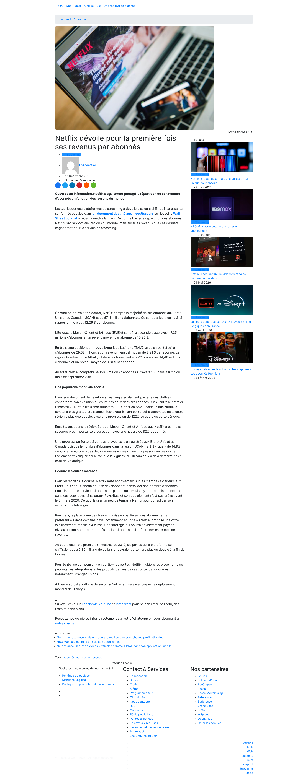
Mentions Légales (74, 680)
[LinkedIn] (72, 185)
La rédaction (138, 676)
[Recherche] (252, 6)
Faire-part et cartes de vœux (149, 727)
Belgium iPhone (208, 680)
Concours (136, 710)
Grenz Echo (205, 706)
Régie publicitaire (141, 714)
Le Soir (202, 676)
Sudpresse (205, 701)
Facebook (89, 604)
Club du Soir (138, 697)
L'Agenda (110, 5)
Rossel (202, 688)
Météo (134, 688)
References (205, 697)
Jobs (249, 773)
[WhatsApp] (93, 185)
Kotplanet (204, 714)
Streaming (81, 19)
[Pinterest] (79, 185)
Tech (59, 5)
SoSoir (202, 710)
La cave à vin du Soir (144, 723)
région (87, 657)
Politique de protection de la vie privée (88, 684)
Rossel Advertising (210, 693)
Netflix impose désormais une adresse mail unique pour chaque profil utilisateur (111, 637)
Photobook (137, 731)
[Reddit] (86, 185)
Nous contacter (140, 701)
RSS (132, 706)
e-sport (248, 764)
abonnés (69, 657)
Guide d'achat (125, 5)
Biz (99, 5)
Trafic (134, 684)
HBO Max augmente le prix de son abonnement (89, 641)
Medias (89, 5)
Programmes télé (141, 693)
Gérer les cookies (209, 723)
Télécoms (246, 755)
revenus (96, 657)
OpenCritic (205, 718)
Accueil (66, 19)
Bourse (134, 680)
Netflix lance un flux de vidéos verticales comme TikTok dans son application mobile (114, 646)
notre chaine (64, 623)
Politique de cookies (76, 675)
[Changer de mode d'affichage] (251, 2)
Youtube (105, 604)
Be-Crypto (205, 684)
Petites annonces (141, 718)
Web (69, 5)
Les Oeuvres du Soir (143, 735)
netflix (79, 657)
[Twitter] (65, 185)
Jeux (78, 5)
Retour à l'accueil (122, 663)
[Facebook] (58, 185)
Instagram (123, 604)
